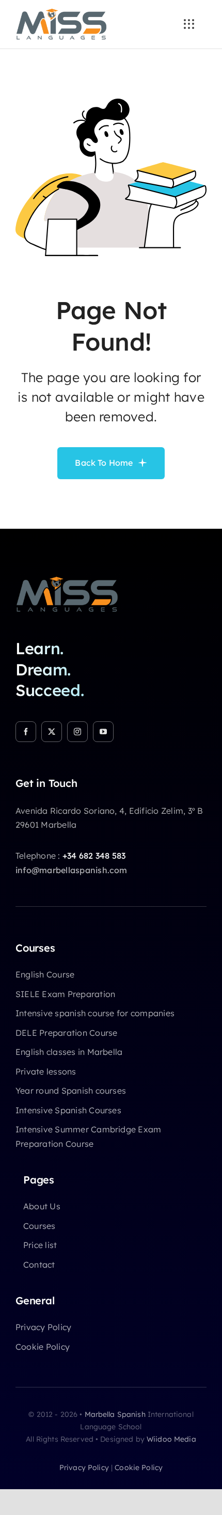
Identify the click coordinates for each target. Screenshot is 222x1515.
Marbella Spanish (115, 1414)
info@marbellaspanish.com (71, 870)
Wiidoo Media (171, 1439)
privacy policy (84, 1467)
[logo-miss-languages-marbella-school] (61, 12)
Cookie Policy (139, 1467)
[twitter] (51, 731)
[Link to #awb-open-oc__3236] (189, 24)
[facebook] (25, 731)
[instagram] (77, 731)
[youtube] (103, 731)
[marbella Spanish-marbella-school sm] (67, 580)
